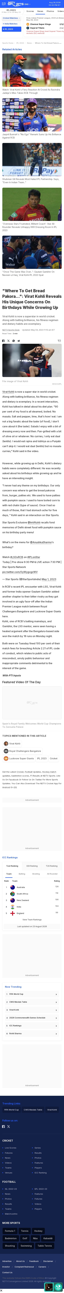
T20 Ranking (51, 866)
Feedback (34, 1261)
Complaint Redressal (24, 1267)
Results (38, 1153)
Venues (8, 1172)
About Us (20, 1261)
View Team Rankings (32, 919)
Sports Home (7, 43)
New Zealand (23, 900)
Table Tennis (45, 1245)
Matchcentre (11, 1214)
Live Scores (10, 1147)
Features (39, 1163)
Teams (8, 1167)
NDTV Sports (49, 775)
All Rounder (52, 874)
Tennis (24, 1231)
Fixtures (9, 1153)
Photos (50, 11)
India (19, 907)
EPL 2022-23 (41, 1189)
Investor (6, 1267)
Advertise (6, 1261)
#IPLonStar (33, 557)
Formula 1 (10, 1231)
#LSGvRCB (16, 557)
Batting (22, 874)
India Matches (11, 24)
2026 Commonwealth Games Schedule (27, 1018)
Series (38, 1147)
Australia (21, 887)
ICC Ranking (41, 1172)
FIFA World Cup (16, 994)
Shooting (10, 1245)
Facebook (13, 779)
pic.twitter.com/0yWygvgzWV (20, 571)
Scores (30, 11)
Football (29, 772)
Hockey (38, 1231)
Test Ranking (12, 866)
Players (38, 1167)
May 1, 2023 (49, 579)
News (40, 11)
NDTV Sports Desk (11, 330)
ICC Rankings (15, 1025)
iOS (15, 787)
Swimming (26, 1245)
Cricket (53, 758)
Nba (35, 1238)
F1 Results (35, 775)
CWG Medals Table (18, 1002)
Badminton (11, 1238)
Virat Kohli (8, 391)
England (20, 913)
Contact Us (7, 1272)
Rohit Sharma (15, 1033)
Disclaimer (48, 1261)
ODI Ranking (32, 866)
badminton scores (20, 775)
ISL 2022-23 (11, 1189)
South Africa (22, 894)
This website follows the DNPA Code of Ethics (23, 1278)
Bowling (36, 874)
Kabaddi (48, 1238)
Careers (42, 1267)
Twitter (38, 779)
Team (8, 874)
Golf (25, 1238)
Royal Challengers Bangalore (25, 751)
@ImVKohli (34, 522)
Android (6, 787)
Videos (8, 1163)
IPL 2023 (11, 11)
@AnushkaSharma (41, 542)
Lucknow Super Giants (21, 758)
